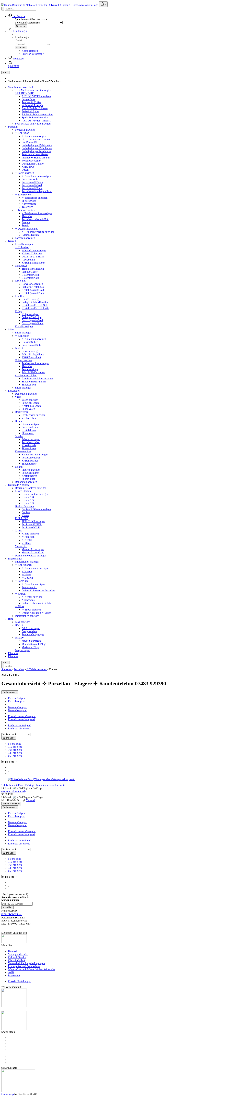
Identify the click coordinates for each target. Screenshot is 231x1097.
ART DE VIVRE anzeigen (36, 96)
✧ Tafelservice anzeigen (35, 197)
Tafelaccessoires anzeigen (35, 363)
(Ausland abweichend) (13, 791)
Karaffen (19, 296)
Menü (5, 72)
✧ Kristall (27, 540)
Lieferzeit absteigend (19, 728)
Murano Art (21, 546)
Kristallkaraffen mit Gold (35, 305)
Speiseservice (29, 200)
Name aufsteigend (17, 707)
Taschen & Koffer (31, 102)
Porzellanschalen (31, 442)
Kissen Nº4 (28, 497)
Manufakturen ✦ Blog (33, 644)
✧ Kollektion (22, 132)
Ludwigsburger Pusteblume (36, 151)
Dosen (18, 421)
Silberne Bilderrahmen (34, 381)
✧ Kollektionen (23, 564)
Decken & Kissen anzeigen (36, 509)
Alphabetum (28, 259)
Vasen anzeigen (30, 399)
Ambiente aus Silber (26, 375)
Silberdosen (28, 433)
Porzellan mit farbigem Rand (37, 191)
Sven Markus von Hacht (21, 87)
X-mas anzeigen (30, 533)
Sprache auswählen (25, 19)
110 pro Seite (15, 746)
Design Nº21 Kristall (33, 256)
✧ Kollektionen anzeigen (35, 568)
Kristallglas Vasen (31, 405)
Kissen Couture (23, 491)
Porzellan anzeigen (25, 129)
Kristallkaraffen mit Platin (35, 308)
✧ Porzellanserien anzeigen (36, 176)
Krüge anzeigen (30, 314)
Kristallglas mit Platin (33, 293)
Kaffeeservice (29, 203)
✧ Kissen (27, 571)
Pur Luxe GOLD (31, 527)
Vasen (18, 396)
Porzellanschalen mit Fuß (35, 219)
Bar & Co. (20, 280)
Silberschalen (29, 384)
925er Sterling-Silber (33, 354)
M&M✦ (19, 637)
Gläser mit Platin (30, 277)
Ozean (25, 169)
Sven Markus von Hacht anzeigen (33, 90)
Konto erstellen (30, 50)
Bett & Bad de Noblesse (35, 108)
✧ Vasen (26, 574)
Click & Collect (16, 960)
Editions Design (30, 234)
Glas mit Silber (30, 342)
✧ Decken (27, 577)
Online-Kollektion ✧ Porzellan (38, 590)
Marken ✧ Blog (30, 647)
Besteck (19, 348)
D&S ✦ (19, 625)
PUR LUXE (21, 518)
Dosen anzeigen (30, 424)
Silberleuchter (29, 463)
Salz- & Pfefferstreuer (33, 372)
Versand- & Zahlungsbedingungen (26, 963)
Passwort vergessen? (33, 53)
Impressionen (15, 558)
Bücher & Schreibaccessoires (37, 114)
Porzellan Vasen (30, 402)
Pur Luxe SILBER (32, 524)
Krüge (18, 311)
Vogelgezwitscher (31, 160)
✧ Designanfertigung (26, 228)
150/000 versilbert (31, 357)
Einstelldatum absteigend (21, 719)
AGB (11, 972)
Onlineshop (7, 1094)
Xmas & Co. (28, 166)
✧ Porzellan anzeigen (33, 584)
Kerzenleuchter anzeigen (35, 454)
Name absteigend (17, 710)
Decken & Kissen (24, 506)
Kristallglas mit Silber (33, 262)
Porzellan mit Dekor (32, 182)
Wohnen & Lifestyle (32, 105)
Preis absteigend (16, 701)
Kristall (12, 241)
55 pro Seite (14, 743)
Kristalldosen (29, 430)
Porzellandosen (30, 427)
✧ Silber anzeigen (31, 609)
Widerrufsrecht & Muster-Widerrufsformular (31, 969)
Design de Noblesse (18, 484)
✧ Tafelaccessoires (25, 210)
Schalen (19, 436)
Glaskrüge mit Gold (32, 320)
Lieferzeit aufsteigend (19, 725)
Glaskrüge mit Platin (32, 323)
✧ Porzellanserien (24, 172)
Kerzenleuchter (23, 451)
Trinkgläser (21, 265)
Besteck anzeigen (31, 351)
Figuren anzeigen (31, 469)
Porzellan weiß (30, 179)
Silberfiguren (29, 478)
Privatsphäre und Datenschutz (24, 966)
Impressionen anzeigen (27, 561)
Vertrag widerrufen (18, 954)
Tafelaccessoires (23, 360)
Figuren (19, 466)
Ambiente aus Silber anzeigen (37, 378)
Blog (10, 618)
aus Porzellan (29, 418)
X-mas (18, 530)
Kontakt (12, 951)
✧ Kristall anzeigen (32, 596)
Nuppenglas (28, 600)
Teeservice (27, 206)
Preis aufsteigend (17, 698)
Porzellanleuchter (31, 457)
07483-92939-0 (11, 914)
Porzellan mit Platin (32, 188)
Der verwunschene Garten (36, 139)
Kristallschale (29, 445)
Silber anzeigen (23, 332)
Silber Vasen (28, 408)
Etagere (26, 222)
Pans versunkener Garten (35, 154)
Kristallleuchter (30, 460)
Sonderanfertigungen (33, 634)
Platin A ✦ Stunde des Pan (36, 157)
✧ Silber (26, 543)
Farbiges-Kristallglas (33, 286)
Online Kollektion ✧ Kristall (37, 603)
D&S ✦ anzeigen (31, 628)
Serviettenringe (30, 369)
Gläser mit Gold (30, 274)
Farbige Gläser (29, 271)
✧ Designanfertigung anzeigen (38, 231)
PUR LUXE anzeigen (33, 521)
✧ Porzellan (28, 536)
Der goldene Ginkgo (33, 163)
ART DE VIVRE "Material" (37, 120)
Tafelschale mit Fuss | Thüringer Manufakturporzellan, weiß (33, 785)
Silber (11, 329)
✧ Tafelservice (23, 194)
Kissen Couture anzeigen (35, 494)
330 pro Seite (15, 752)
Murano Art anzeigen (33, 549)
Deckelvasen (22, 411)
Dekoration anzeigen (26, 393)
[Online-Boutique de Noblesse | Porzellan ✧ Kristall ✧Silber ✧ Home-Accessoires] (50, 5)
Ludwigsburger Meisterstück (37, 145)
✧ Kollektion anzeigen (34, 136)
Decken (26, 512)
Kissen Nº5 (28, 500)
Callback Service (17, 957)
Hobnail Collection (32, 253)
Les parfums (28, 99)
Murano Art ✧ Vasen (33, 552)
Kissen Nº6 (28, 503)
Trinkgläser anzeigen (33, 268)
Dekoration (14, 390)
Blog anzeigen (22, 621)
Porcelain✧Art (29, 587)
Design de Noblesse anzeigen (30, 488)
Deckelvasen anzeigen (33, 415)
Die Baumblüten (30, 142)
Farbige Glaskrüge (31, 317)
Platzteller (27, 216)
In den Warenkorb (11, 803)
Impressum (14, 975)
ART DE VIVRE (24, 93)
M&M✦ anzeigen (31, 640)
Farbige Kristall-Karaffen (35, 302)
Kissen (25, 515)
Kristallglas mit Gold (33, 290)
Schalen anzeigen (31, 439)
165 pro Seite (15, 749)
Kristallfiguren (29, 475)
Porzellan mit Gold (32, 185)
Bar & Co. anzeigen (32, 283)
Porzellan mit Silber (32, 345)
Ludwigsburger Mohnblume (37, 148)
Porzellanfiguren (30, 472)
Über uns (13, 653)
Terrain (25, 225)
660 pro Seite (15, 755)
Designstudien (29, 631)
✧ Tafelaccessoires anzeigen (37, 213)
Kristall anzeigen (24, 244)
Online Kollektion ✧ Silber (36, 612)
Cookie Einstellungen (19, 981)
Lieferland (20, 22)
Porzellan (13, 126)
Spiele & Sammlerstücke (35, 117)
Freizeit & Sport (30, 111)
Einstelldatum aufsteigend (22, 716)
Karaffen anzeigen (31, 299)
